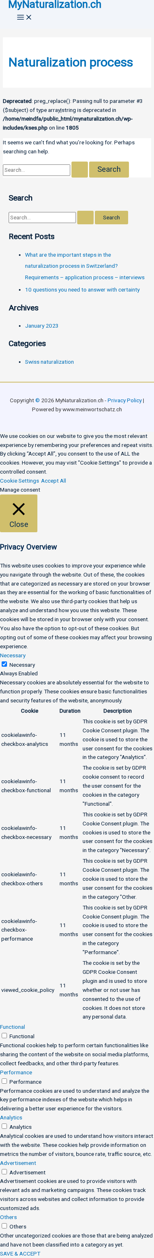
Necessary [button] (12, 655)
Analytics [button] (11, 1117)
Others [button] (8, 1217)
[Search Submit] (79, 169)
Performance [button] (16, 1072)
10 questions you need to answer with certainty (82, 289)
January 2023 (42, 325)
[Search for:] (46, 169)
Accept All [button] (53, 480)
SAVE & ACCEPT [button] (20, 1253)
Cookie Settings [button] (19, 480)
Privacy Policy (125, 400)
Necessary (22, 664)
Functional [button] (12, 1026)
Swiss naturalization (49, 361)
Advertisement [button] (18, 1163)
